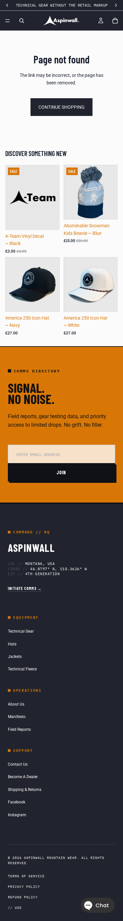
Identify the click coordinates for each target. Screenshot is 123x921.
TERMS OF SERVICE (26, 876)
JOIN (61, 472)
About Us (16, 704)
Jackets (15, 656)
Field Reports (19, 729)
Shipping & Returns (24, 789)
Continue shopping (61, 107)
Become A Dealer (23, 777)
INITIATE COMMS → (25, 588)
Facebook (16, 802)
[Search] (21, 20)
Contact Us (18, 764)
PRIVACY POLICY (24, 887)
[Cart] (115, 20)
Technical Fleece (22, 669)
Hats (12, 644)
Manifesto (17, 716)
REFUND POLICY (23, 897)
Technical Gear (21, 631)
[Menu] (7, 20)
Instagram (17, 815)
